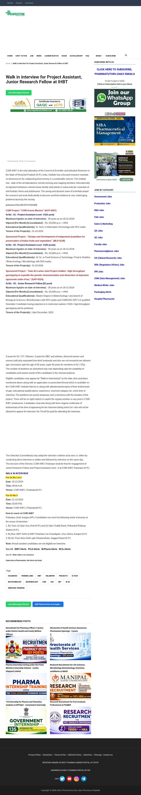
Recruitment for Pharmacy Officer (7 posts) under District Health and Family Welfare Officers (24, 631)
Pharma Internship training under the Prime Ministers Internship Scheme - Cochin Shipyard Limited (25, 668)
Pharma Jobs (27, 576)
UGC (52, 582)
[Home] (15, 13)
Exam (64, 56)
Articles (10, 3)
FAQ (87, 56)
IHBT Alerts (20, 549)
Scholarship (76, 56)
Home (10, 56)
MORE (98, 56)
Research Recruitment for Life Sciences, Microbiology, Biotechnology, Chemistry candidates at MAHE (67, 668)
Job (31, 56)
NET (59, 582)
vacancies (12, 576)
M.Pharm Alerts (49, 549)
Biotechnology (14, 582)
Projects (19, 3)
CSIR (44, 582)
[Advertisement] (81, 28)
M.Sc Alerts (65, 549)
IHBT (39, 576)
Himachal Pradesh (16, 588)
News (39, 56)
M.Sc (68, 582)
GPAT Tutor (21, 56)
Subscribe (111, 56)
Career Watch (52, 56)
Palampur (50, 576)
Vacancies (29, 3)
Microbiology (32, 582)
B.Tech (75, 576)
